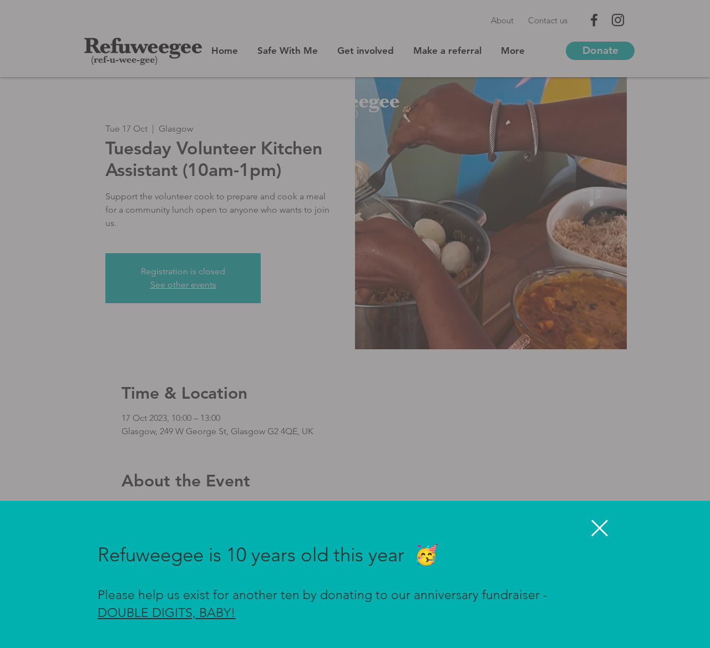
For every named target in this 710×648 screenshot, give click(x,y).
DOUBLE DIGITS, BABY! (167, 612)
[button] (599, 528)
